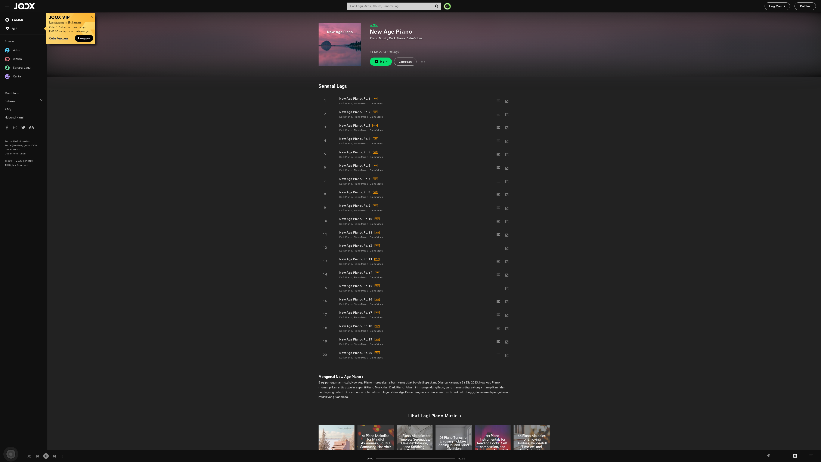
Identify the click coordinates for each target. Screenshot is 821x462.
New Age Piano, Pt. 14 (355, 272)
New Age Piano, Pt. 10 (355, 219)
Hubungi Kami (14, 117)
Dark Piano (397, 38)
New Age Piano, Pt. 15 (355, 286)
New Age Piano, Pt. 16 (355, 299)
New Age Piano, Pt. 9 (354, 205)
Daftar (805, 6)
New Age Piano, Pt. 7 (354, 179)
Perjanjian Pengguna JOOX (21, 145)
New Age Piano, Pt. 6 (354, 165)
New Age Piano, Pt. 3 (354, 125)
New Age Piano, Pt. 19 (355, 339)
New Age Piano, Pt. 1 (354, 98)
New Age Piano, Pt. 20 (355, 353)
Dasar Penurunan (15, 153)
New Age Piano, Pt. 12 (355, 245)
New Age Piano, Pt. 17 (355, 312)
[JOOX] (24, 6)
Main (383, 62)
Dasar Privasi (13, 149)
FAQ (8, 109)
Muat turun (12, 93)
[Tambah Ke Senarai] (498, 101)
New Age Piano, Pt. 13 (355, 259)
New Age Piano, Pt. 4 (355, 139)
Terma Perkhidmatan (17, 141)
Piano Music (378, 38)
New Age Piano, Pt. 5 (354, 152)
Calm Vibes (414, 38)
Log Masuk (777, 6)
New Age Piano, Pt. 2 (354, 112)
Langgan (84, 38)
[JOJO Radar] (447, 6)
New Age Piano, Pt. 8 (354, 192)
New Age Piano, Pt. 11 (355, 232)
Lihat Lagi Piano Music (432, 416)
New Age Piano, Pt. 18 (355, 326)
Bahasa (10, 101)
